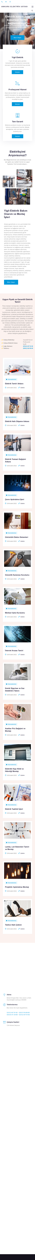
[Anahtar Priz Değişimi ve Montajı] (17, 711)
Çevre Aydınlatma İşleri (14, 499)
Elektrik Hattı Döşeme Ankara (17, 421)
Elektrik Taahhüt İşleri (14, 809)
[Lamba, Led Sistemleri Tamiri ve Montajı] (17, 830)
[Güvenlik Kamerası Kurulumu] (17, 558)
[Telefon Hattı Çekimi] (17, 908)
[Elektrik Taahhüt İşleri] (17, 792)
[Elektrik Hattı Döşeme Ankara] (17, 404)
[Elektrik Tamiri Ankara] (17, 366)
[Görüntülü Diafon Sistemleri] (17, 520)
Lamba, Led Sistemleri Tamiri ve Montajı (17, 847)
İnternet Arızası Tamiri (14, 650)
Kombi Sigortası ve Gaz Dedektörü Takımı (14, 689)
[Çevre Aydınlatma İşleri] (17, 482)
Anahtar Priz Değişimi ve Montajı (15, 729)
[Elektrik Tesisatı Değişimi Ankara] (17, 442)
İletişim (17, 72)
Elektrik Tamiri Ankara (14, 383)
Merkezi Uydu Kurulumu (15, 612)
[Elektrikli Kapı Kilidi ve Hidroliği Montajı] (17, 752)
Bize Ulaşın (17, 37)
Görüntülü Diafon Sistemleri (16, 537)
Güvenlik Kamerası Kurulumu (17, 575)
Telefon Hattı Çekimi (13, 924)
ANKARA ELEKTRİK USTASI (14, 6)
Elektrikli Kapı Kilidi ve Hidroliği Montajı (14, 769)
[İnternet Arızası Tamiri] (17, 633)
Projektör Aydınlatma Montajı (17, 887)
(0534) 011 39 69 (12, 1015)
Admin (22, 387)
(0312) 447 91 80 (12, 1012)
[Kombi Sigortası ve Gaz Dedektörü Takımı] (17, 671)
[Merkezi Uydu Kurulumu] (17, 596)
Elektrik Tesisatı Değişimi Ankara (15, 460)
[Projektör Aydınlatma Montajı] (17, 870)
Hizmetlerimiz (12, 379)
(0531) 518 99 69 (24, 1012)
